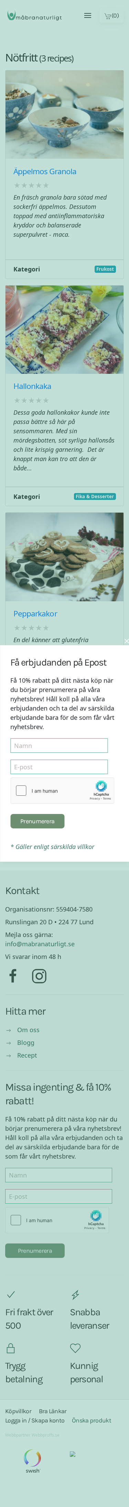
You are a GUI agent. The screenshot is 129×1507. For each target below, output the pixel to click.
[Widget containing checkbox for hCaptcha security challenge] (62, 791)
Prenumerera (37, 821)
